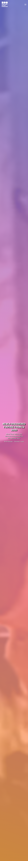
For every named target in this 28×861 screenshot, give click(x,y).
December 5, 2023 (19, 441)
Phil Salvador (9, 441)
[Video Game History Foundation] (4, 4)
